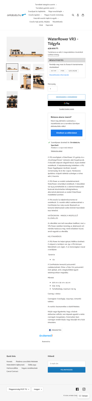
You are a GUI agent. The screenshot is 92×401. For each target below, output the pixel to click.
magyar (37, 389)
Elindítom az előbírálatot (66, 133)
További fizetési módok (66, 109)
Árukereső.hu (46, 341)
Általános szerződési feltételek (27, 361)
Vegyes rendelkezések (29, 368)
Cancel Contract (12, 371)
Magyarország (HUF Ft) (18, 389)
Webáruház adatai (56, 151)
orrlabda (71, 395)
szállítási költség (53, 54)
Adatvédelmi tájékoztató (15, 364)
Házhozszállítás (12, 368)
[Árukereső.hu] (46, 336)
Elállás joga (32, 364)
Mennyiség (52, 84)
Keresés (9, 361)
